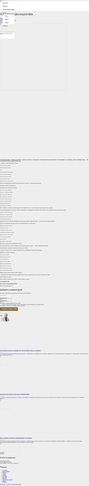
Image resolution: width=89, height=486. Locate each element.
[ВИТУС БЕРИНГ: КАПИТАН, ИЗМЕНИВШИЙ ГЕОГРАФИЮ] (5, 408)
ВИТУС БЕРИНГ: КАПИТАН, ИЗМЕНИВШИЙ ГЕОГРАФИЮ (16, 438)
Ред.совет (5, 477)
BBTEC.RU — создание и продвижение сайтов (10, 484)
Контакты (5, 482)
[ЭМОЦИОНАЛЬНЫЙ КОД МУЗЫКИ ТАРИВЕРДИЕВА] (5, 365)
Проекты (5, 478)
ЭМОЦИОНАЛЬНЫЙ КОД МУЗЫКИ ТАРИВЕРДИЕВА (14, 394)
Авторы (4, 475)
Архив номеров (6, 471)
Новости (4, 472)
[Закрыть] (0, 37)
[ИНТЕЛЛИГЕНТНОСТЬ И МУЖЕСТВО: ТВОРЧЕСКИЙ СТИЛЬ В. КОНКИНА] (5, 321)
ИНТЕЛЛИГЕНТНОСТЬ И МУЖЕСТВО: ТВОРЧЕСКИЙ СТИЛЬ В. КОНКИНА (20, 350)
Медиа (4, 480)
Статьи (4, 473)
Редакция (5, 476)
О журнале (5, 470)
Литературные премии (8, 479)
